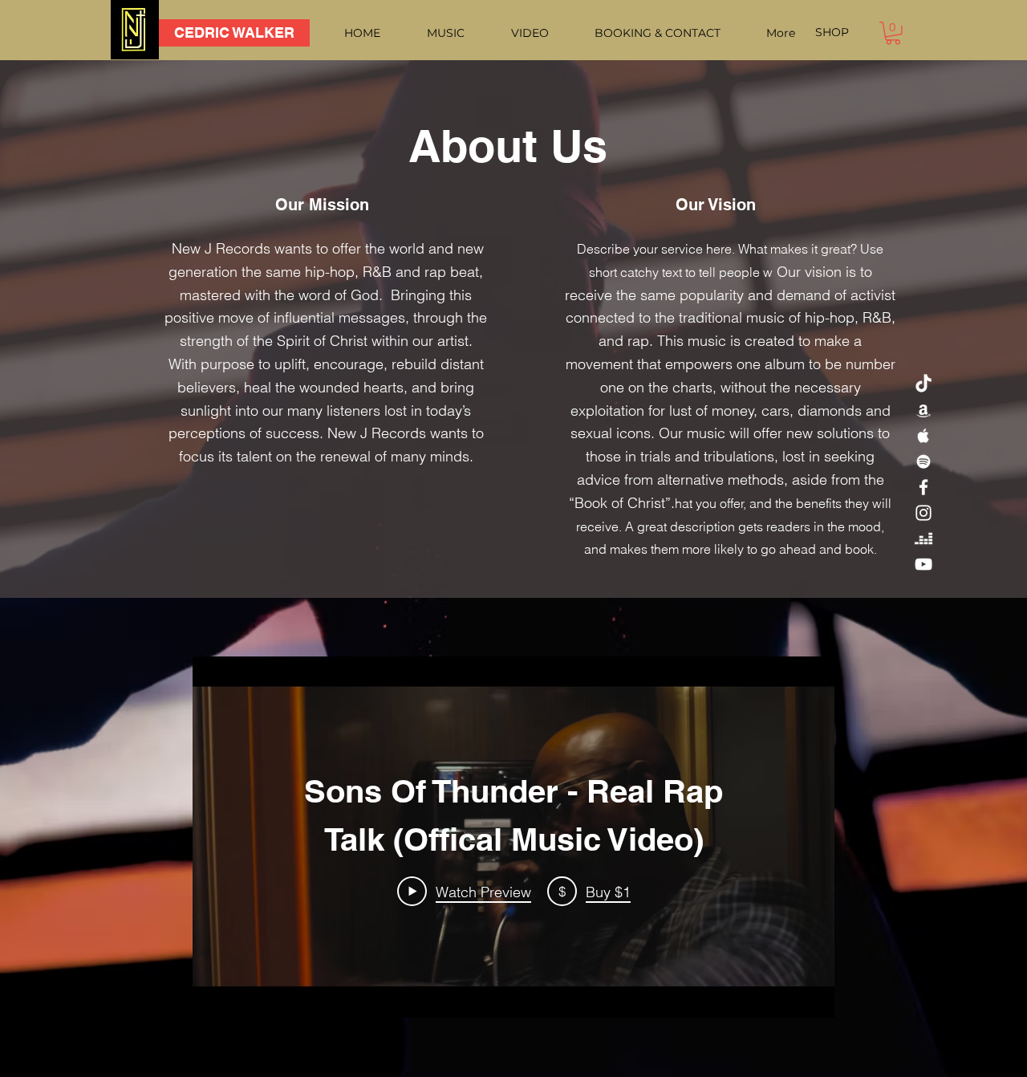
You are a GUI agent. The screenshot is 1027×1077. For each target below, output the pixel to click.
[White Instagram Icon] (923, 512)
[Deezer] (923, 538)
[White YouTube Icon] (923, 564)
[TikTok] (923, 384)
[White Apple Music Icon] (923, 435)
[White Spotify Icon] (923, 461)
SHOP (832, 32)
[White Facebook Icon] (923, 487)
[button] (893, 33)
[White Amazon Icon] (923, 410)
